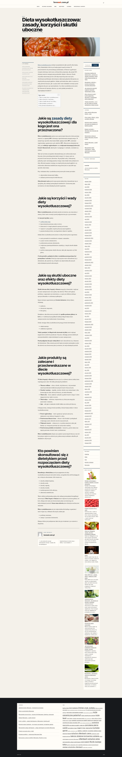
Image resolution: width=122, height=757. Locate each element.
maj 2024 (87, 249)
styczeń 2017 (88, 437)
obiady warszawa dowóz (78, 718)
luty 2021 (87, 316)
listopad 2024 (88, 235)
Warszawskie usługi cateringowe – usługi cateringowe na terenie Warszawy (90, 150)
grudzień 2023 (88, 257)
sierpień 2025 (88, 211)
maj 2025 (87, 219)
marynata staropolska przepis (74, 712)
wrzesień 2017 (88, 416)
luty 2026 (87, 195)
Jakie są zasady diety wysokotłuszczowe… (49, 97)
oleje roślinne (95, 718)
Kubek (86, 555)
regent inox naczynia (84, 728)
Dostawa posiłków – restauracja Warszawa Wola (30, 734)
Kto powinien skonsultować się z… (48, 105)
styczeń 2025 (88, 230)
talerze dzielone (76, 736)
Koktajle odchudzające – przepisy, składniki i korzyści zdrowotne (91, 482)
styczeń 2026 (88, 197)
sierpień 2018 (88, 386)
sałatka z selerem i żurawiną (85, 731)
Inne (55, 6)
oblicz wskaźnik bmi (88, 718)
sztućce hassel (67, 733)
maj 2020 (87, 338)
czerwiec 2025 (88, 216)
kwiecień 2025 (88, 222)
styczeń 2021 (88, 319)
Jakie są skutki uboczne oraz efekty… (48, 101)
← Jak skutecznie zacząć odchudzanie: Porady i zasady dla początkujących (47, 542)
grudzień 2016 (88, 440)
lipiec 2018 (87, 389)
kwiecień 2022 (88, 294)
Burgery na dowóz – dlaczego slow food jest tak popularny (91, 131)
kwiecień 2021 (88, 311)
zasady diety (62, 118)
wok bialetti (85, 742)
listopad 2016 (88, 443)
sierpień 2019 (88, 359)
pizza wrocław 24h (74, 722)
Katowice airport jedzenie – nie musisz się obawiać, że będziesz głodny (91, 124)
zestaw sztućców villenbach (73, 747)
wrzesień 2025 (88, 208)
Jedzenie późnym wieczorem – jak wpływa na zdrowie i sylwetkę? (91, 600)
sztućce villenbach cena (81, 733)
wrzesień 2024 (88, 240)
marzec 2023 (88, 278)
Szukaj (95, 65)
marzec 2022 (88, 297)
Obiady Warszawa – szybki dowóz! (91, 143)
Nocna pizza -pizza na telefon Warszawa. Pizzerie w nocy (91, 137)
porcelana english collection (77, 725)
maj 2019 (87, 364)
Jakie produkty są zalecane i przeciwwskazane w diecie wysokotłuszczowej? (27, 84)
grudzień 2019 (88, 351)
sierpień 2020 (88, 329)
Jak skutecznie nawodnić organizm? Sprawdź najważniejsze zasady (91, 90)
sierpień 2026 (88, 181)
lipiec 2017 (87, 421)
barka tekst (66, 708)
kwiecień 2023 (88, 275)
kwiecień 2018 (88, 397)
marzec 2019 (88, 367)
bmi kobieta (73, 708)
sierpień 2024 (88, 243)
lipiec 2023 (87, 267)
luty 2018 (87, 402)
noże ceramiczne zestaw (88, 715)
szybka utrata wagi (45, 222)
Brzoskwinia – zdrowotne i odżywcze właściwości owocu (91, 675)
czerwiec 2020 (88, 335)
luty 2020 (87, 346)
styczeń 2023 (88, 281)
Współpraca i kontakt (79, 6)
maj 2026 (87, 187)
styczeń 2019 (88, 373)
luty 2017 (87, 435)
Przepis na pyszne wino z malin (91, 509)
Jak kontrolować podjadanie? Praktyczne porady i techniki (90, 647)
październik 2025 (89, 205)
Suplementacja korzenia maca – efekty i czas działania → (67, 541)
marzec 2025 (88, 224)
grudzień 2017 (88, 408)
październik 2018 (89, 381)
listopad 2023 (88, 259)
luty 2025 (87, 227)
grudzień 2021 (88, 300)
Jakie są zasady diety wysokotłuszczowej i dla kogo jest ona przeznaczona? (27, 68)
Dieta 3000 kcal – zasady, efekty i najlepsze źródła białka (91, 576)
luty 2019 (87, 370)
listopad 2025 (88, 203)
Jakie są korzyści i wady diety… (47, 99)
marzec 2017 (88, 432)
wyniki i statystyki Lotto (72, 744)
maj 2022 (87, 292)
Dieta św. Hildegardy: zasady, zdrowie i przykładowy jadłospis (90, 532)
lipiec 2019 (87, 362)
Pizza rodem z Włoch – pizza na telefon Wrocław (92, 118)
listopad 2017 (88, 410)
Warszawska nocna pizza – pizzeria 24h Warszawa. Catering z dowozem (36, 714)
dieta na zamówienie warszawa (73, 710)
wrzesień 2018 (88, 383)
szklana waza (97, 731)
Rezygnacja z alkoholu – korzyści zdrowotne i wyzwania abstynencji (90, 84)
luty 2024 (87, 254)
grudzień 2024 (88, 232)
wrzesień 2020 (88, 327)
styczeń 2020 (88, 348)
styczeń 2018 (88, 405)
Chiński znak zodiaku (86, 708)
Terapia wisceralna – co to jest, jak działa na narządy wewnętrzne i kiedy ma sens (91, 103)
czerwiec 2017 (88, 424)
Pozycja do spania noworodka (89, 624)
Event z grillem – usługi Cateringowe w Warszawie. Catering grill (34, 721)
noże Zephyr (70, 718)
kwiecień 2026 (88, 189)
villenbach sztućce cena (89, 739)
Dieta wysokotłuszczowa (44, 65)
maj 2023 (87, 273)
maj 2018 (87, 394)
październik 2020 (89, 324)
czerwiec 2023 (88, 270)
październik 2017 (89, 413)
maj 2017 (87, 426)
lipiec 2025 (87, 213)
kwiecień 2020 (88, 340)
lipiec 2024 (87, 246)
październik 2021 (89, 302)
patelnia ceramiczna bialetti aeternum (82, 720)
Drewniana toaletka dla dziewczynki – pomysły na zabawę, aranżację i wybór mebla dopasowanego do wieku (91, 76)
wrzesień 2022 (88, 284)
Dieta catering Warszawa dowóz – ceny (91, 113)
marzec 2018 (88, 399)
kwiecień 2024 (88, 251)
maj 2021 (87, 308)
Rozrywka (61, 6)
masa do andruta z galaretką (88, 712)
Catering (69, 6)
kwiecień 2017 (88, 429)
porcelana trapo (72, 728)
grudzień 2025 (88, 200)
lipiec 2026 (87, 184)
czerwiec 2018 (88, 391)
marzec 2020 (88, 343)
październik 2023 (89, 262)
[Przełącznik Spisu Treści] (57, 95)
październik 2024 (89, 238)
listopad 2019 (88, 354)
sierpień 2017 (88, 418)
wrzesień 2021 (88, 305)
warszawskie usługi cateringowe (72, 742)
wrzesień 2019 (88, 356)
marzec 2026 (88, 192)
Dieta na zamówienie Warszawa (26, 711)
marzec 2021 (88, 313)
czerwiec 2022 (88, 289)
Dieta (38, 6)
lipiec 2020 (87, 332)
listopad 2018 (88, 378)
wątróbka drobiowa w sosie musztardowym (88, 744)
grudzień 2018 (88, 375)
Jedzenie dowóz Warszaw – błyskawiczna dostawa (31, 707)
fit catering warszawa (91, 710)
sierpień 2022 (88, 286)
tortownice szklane (91, 736)
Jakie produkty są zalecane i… (47, 103)
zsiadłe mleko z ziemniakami (87, 747)
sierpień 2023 (88, 265)
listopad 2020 (88, 321)
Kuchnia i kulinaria (47, 6)
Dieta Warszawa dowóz (82, 710)
